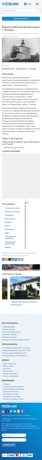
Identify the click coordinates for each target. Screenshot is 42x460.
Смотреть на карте (11, 36)
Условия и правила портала (13, 386)
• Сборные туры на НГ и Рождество (14, 355)
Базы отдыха (10, 219)
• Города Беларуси (8, 327)
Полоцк (36, 33)
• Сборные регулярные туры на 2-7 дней (16, 350)
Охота (7, 226)
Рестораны (9, 229)
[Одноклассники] (6, 259)
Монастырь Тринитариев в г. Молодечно (18, 303)
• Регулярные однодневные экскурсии (16, 348)
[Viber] (16, 259)
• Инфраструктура (8, 329)
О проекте (7, 384)
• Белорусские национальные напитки (16, 340)
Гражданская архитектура (10, 243)
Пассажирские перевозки (10, 237)
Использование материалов (13, 389)
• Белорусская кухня (9, 337)
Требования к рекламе (11, 396)
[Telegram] (22, 259)
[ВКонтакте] (3, 259)
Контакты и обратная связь (13, 399)
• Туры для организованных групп (14, 353)
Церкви (8, 247)
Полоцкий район (25, 33)
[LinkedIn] (12, 259)
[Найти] (37, 10)
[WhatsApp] (19, 259)
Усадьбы (8, 222)
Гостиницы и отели (12, 208)
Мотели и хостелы (12, 212)
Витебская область (11, 33)
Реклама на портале (10, 394)
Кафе (7, 233)
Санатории (9, 215)
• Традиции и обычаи (9, 334)
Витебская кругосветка (14, 147)
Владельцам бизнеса (11, 391)
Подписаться (8, 445)
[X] (9, 259)
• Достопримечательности (11, 332)
